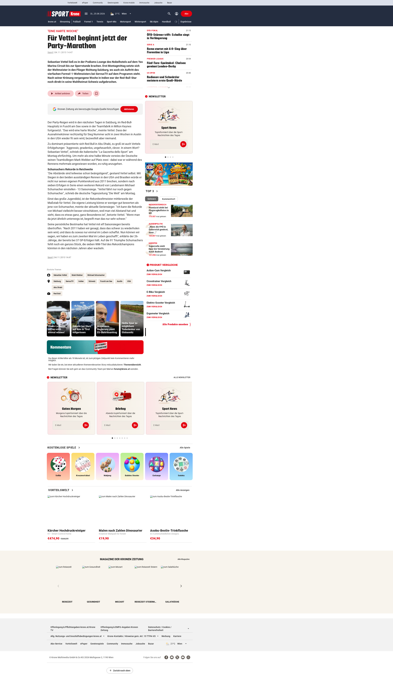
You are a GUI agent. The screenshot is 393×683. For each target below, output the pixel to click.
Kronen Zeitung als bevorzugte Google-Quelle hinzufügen (96, 109)
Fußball (77, 21)
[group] (58, 318)
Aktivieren (129, 109)
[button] (176, 22)
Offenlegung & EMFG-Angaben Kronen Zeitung (119, 628)
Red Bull (57, 294)
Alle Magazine (183, 559)
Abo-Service (56, 643)
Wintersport (140, 21)
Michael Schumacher (96, 275)
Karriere (177, 636)
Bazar (169, 3)
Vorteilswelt (72, 3)
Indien (81, 281)
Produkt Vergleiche (164, 264)
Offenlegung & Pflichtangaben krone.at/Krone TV (73, 628)
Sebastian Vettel (60, 275)
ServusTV (70, 281)
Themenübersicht (132, 364)
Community (98, 3)
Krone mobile (128, 3)
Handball (166, 21)
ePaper (85, 3)
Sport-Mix (111, 21)
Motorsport (125, 21)
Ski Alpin (154, 21)
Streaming (65, 21)
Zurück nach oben (119, 670)
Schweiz (92, 281)
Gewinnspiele (113, 3)
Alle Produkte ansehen (175, 324)
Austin (119, 281)
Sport (50, 52)
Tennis (100, 21)
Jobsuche (158, 3)
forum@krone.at (122, 369)
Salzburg (57, 281)
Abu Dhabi (58, 287)
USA (129, 281)
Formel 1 (88, 21)
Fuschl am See (106, 281)
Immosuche (144, 3)
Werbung (165, 636)
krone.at (52, 21)
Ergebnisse (186, 21)
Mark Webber (77, 275)
